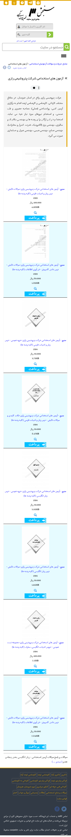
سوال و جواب (24, 793)
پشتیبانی (34, 793)
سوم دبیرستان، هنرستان (26, 787)
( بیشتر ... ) (57, 762)
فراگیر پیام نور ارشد (59, 781)
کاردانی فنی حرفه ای (58, 787)
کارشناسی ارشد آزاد (28, 775)
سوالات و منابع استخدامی (56, 793)
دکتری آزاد (55, 775)
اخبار (15, 793)
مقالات (42, 793)
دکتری (64, 775)
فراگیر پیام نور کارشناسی (40, 781)
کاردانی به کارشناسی (20, 781)
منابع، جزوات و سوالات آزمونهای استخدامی (48, 63)
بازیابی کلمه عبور (30, 40)
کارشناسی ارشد (44, 775)
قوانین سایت (62, 799)
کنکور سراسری (42, 787)
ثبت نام (19, 40)
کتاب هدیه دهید (20, 68)
